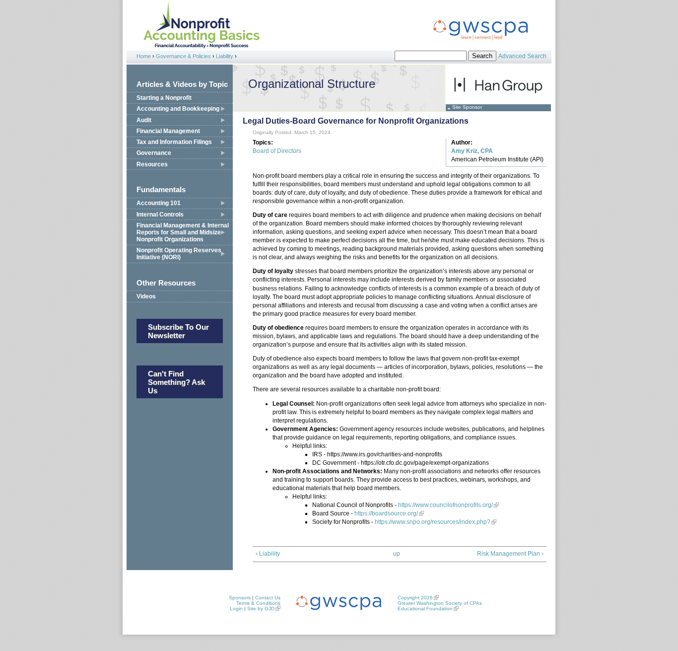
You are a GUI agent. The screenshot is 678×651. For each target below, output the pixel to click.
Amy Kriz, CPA (472, 150)
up (396, 553)
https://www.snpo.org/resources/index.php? (431, 521)
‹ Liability (268, 553)
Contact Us (267, 597)
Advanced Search (522, 56)
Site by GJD (260, 608)
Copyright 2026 (415, 597)
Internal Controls (160, 214)
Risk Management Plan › (510, 553)
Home (143, 56)
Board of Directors (277, 150)
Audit (143, 120)
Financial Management (168, 131)
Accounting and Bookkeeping (177, 108)
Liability (224, 56)
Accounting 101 (158, 203)
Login (236, 608)
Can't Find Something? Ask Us (176, 382)
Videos (146, 296)
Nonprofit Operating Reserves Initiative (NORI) (178, 254)
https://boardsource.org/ (385, 513)
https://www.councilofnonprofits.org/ (445, 505)
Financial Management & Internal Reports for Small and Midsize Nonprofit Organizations (182, 232)
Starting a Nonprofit (164, 97)
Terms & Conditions (258, 603)
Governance (153, 152)
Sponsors (240, 597)
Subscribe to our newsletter (178, 331)
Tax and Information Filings (174, 142)
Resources (152, 164)
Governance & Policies (183, 56)
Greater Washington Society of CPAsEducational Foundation (440, 605)
